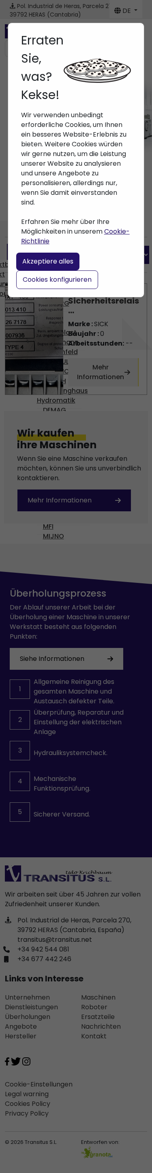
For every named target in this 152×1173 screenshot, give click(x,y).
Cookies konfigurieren (57, 279)
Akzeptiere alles (47, 261)
